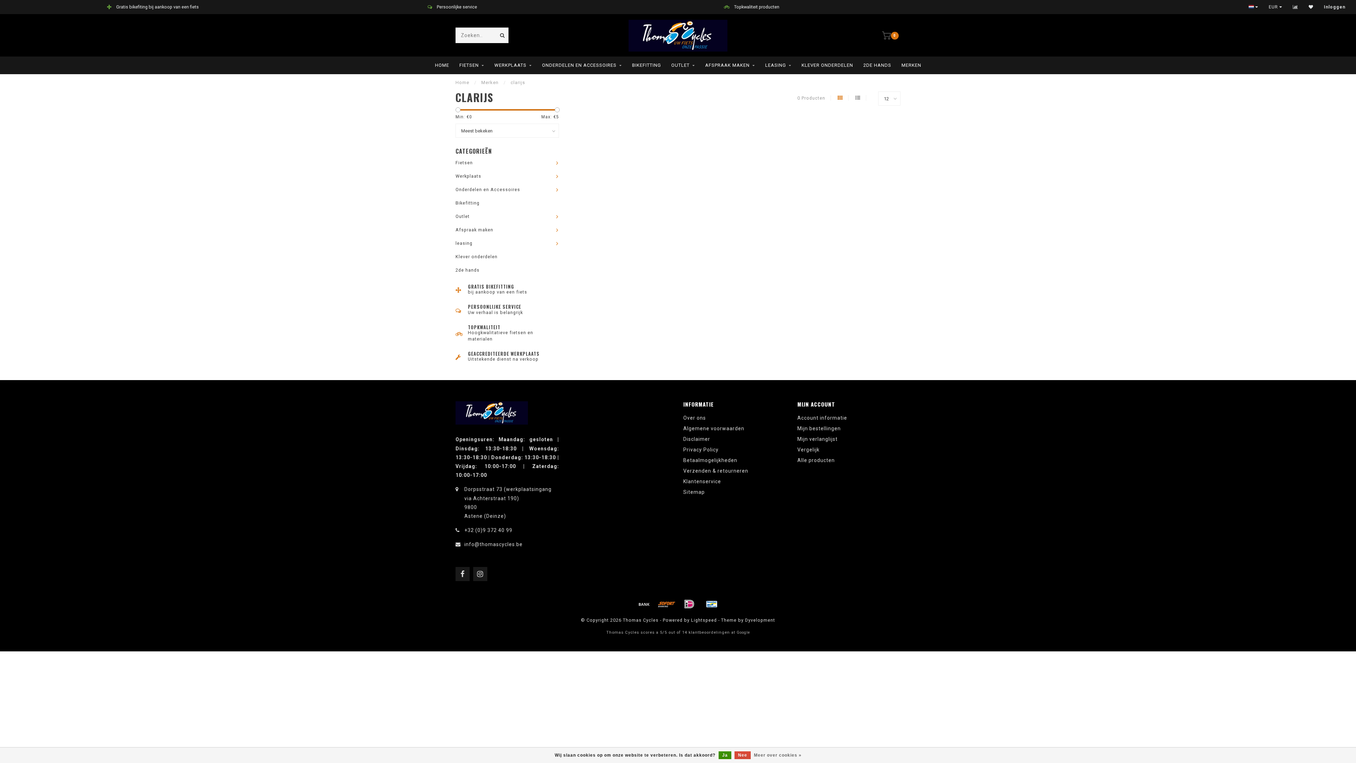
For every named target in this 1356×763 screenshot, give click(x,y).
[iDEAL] (689, 604)
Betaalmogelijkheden (710, 460)
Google (743, 632)
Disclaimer (696, 439)
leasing (775, 65)
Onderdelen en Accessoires (579, 65)
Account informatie (822, 418)
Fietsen (469, 65)
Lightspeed (704, 620)
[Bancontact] (712, 604)
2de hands (877, 65)
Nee (742, 755)
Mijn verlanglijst (817, 439)
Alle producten (816, 460)
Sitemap (694, 492)
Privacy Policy (701, 450)
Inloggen (1334, 7)
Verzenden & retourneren (715, 471)
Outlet (680, 65)
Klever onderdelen (827, 65)
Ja (725, 755)
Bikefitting (646, 65)
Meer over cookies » (778, 755)
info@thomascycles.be (493, 544)
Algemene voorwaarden (713, 428)
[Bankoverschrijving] (644, 604)
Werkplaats (510, 65)
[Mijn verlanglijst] (1311, 7)
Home (442, 65)
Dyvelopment (760, 620)
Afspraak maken (727, 65)
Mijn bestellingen (819, 428)
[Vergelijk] (1295, 7)
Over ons (694, 418)
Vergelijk (808, 450)
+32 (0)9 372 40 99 (488, 530)
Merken (911, 65)
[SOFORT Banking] (667, 604)
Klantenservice (702, 481)
